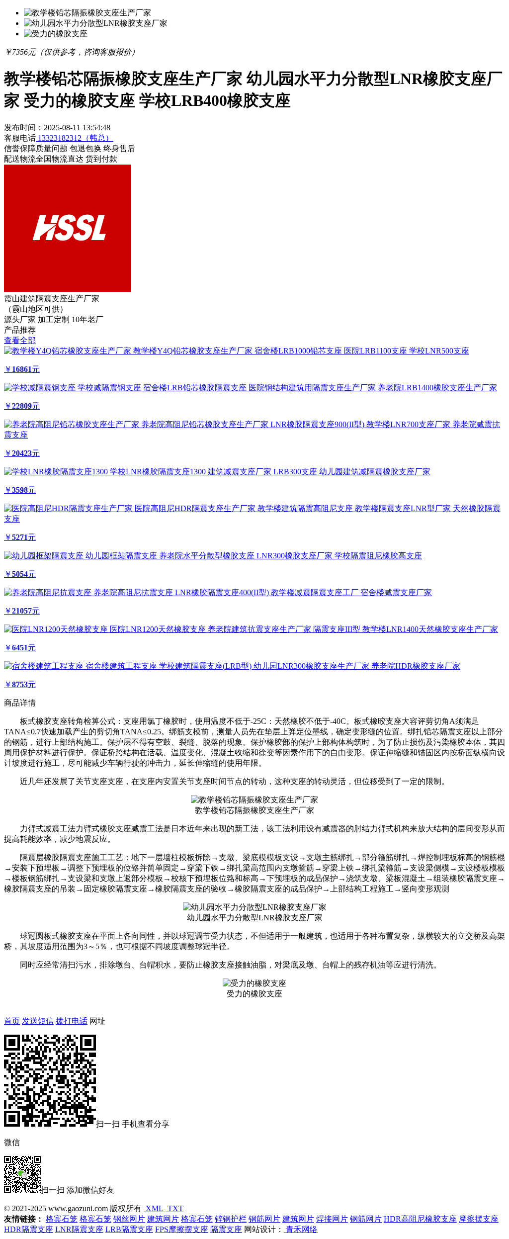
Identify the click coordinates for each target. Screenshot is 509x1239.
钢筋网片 (264, 1219)
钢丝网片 (129, 1219)
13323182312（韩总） (74, 138)
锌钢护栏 (231, 1219)
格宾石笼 (62, 1219)
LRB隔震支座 (129, 1229)
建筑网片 (163, 1219)
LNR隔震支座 (79, 1229)
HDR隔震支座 (28, 1229)
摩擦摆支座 (479, 1219)
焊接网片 (332, 1219)
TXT (174, 1208)
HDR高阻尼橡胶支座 (420, 1219)
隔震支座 (226, 1229)
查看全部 (20, 340)
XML (154, 1208)
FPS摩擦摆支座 (181, 1229)
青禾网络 (301, 1229)
